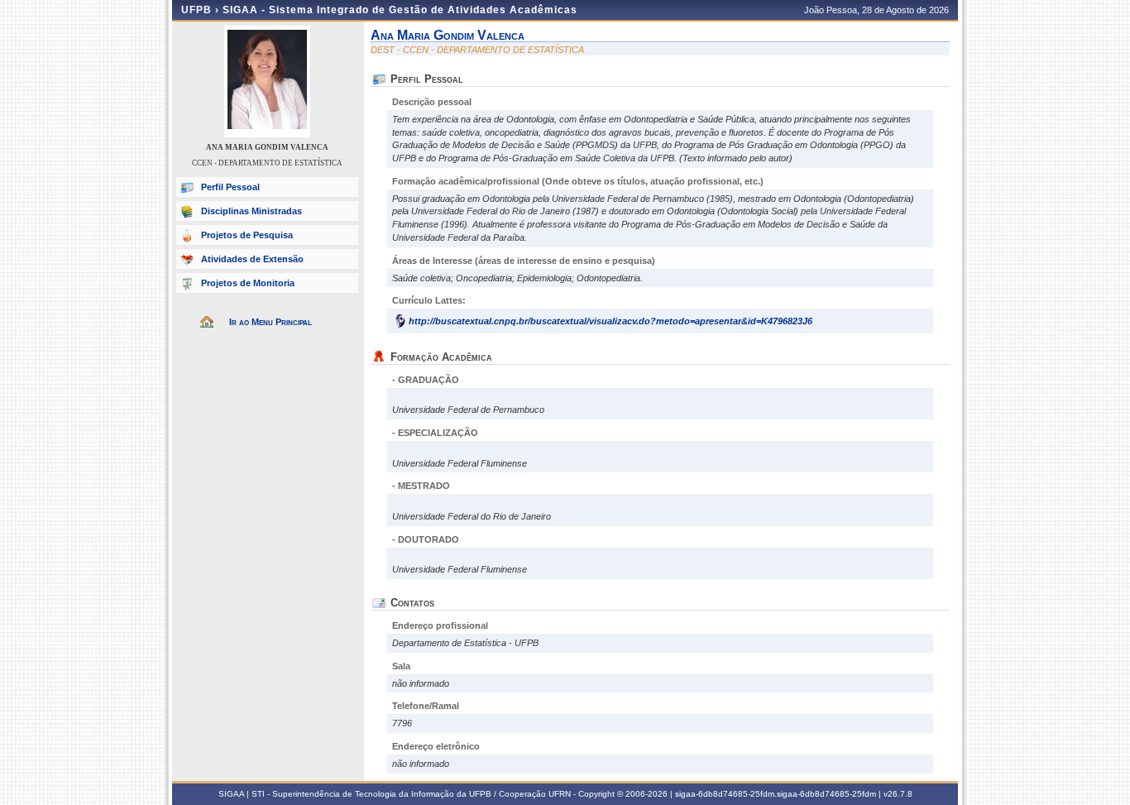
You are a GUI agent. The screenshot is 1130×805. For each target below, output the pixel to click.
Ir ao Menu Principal (270, 322)
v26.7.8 (897, 793)
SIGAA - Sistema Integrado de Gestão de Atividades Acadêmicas (400, 10)
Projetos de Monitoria (247, 283)
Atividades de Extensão (252, 259)
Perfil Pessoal (230, 187)
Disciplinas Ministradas (251, 211)
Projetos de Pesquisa (247, 235)
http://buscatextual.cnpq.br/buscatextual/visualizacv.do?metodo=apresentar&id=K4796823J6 (610, 321)
